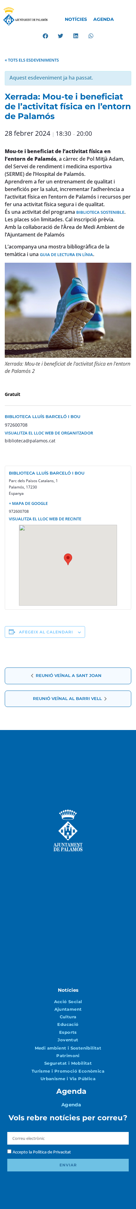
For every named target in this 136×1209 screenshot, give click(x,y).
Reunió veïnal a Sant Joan (68, 675)
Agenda (103, 19)
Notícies (76, 19)
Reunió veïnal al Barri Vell (68, 698)
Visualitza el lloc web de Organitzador (49, 433)
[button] (45, 35)
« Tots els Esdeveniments (32, 60)
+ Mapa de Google (28, 503)
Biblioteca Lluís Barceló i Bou (42, 416)
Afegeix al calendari (46, 632)
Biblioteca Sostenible (100, 212)
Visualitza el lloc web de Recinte (45, 519)
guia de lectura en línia (66, 254)
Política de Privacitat (52, 1152)
